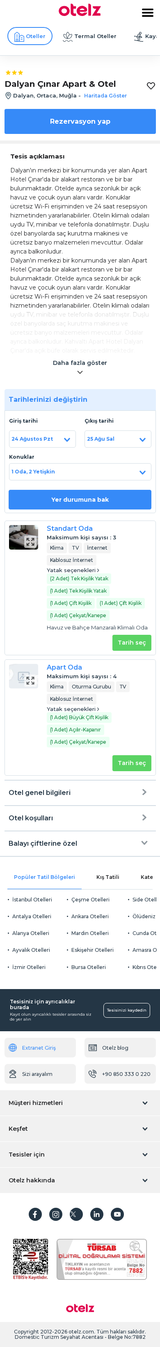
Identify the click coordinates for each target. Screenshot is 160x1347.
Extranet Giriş (39, 1048)
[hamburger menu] (148, 13)
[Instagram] (55, 1214)
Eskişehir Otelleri (92, 950)
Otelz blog (115, 1048)
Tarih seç (132, 642)
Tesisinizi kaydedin (126, 1010)
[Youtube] (117, 1214)
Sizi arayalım (37, 1074)
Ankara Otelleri (90, 916)
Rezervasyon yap (80, 121)
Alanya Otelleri (30, 933)
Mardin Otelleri (90, 933)
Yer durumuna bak (80, 499)
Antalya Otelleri (31, 916)
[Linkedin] (96, 1214)
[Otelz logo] (80, 14)
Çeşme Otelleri (90, 899)
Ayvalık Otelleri (31, 950)
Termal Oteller (95, 36)
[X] (76, 1214)
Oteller (36, 36)
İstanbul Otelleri (32, 899)
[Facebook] (35, 1214)
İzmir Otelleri (29, 967)
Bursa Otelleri (88, 967)
